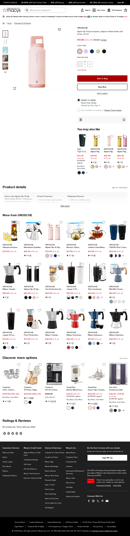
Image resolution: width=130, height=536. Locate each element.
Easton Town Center (112, 110)
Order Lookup (7, 462)
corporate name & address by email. (105, 531)
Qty (85, 61)
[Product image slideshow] (37, 59)
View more (65, 206)
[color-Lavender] (109, 166)
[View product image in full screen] (14, 88)
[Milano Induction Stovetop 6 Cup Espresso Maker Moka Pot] (118, 319)
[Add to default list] (84, 136)
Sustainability (70, 492)
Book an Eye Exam (52, 498)
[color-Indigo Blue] (111, 301)
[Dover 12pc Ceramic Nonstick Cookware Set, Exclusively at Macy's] (97, 374)
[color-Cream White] (8, 347)
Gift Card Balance (30, 469)
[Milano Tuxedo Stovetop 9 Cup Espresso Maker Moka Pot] (12, 273)
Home (9, 23)
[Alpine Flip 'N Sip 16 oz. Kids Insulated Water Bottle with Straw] (96, 140)
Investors (69, 466)
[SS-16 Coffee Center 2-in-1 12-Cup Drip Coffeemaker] (54, 374)
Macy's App (49, 462)
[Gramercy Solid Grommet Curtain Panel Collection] (118, 374)
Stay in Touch (50, 485)
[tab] (5, 33)
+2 (101, 297)
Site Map (69, 487)
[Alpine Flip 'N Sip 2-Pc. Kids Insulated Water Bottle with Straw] (122, 140)
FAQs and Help (8, 453)
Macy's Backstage (51, 466)
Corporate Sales (72, 457)
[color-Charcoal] (79, 172)
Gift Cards (27, 464)
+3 (100, 166)
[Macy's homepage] (4, 23)
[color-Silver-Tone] (72, 347)
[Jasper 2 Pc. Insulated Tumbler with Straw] (76, 273)
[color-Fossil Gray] (123, 301)
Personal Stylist (50, 480)
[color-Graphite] (72, 407)
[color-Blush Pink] (115, 301)
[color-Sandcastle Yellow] (92, 166)
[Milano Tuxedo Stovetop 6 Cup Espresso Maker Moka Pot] (54, 319)
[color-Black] (25, 297)
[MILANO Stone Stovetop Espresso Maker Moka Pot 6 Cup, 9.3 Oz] (118, 273)
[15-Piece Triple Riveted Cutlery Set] (33, 374)
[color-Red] (68, 347)
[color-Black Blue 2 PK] (111, 255)
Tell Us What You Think (53, 503)
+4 (123, 256)
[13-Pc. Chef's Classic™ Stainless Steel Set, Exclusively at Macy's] (12, 374)
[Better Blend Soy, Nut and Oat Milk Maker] (76, 374)
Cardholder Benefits (31, 460)
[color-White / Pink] (80, 297)
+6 (127, 166)
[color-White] (80, 347)
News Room (70, 483)
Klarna (5, 457)
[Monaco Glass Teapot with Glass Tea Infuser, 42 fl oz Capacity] (76, 231)
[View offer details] (102, 119)
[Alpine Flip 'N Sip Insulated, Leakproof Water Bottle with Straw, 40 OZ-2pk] (54, 231)
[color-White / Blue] (76, 297)
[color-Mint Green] (119, 301)
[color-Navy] (83, 172)
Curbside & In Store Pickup (54, 453)
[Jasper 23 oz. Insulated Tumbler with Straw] (12, 319)
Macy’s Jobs (70, 478)
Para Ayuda (7, 466)
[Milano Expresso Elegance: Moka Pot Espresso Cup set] (97, 319)
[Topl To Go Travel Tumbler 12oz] (82, 140)
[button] (33, 59)
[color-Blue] (55, 255)
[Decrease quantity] (79, 64)
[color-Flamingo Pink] (96, 166)
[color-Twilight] (98, 407)
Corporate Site (71, 462)
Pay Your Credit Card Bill (33, 478)
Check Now (117, 485)
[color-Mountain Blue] (12, 347)
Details (104, 40)
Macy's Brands (50, 471)
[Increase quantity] (89, 64)
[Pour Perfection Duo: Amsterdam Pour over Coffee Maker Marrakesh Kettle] (33, 319)
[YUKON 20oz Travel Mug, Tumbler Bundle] (118, 231)
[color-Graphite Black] (4, 347)
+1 (86, 173)
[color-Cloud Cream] (68, 407)
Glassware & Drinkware (22, 23)
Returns (5, 471)
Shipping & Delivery (10, 475)
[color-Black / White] (68, 297)
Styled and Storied (73, 496)
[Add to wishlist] (59, 29)
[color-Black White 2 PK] (115, 255)
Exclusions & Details (103, 485)
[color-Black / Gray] (72, 297)
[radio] (79, 173)
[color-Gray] (111, 410)
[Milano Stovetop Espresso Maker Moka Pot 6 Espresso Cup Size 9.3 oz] (76, 319)
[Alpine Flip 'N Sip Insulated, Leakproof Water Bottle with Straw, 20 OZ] (109, 140)
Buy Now (102, 87)
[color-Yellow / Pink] (119, 166)
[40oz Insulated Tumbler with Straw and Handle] (97, 273)
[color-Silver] (93, 343)
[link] (82, 161)
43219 (93, 100)
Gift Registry (49, 508)
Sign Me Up (107, 458)
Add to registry (102, 93)
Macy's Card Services (32, 473)
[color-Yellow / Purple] (123, 166)
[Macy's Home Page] (11, 10)
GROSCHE (82, 28)
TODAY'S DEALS (10, 3)
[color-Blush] (119, 410)
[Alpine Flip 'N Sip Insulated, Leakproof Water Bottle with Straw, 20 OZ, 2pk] (33, 273)
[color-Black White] (29, 297)
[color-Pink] (105, 166)
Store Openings (50, 494)
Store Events (49, 489)
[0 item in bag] (125, 10)
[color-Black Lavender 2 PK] (119, 255)
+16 (123, 410)
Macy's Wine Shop (52, 475)
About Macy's (71, 453)
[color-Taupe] (89, 407)
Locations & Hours (51, 457)
